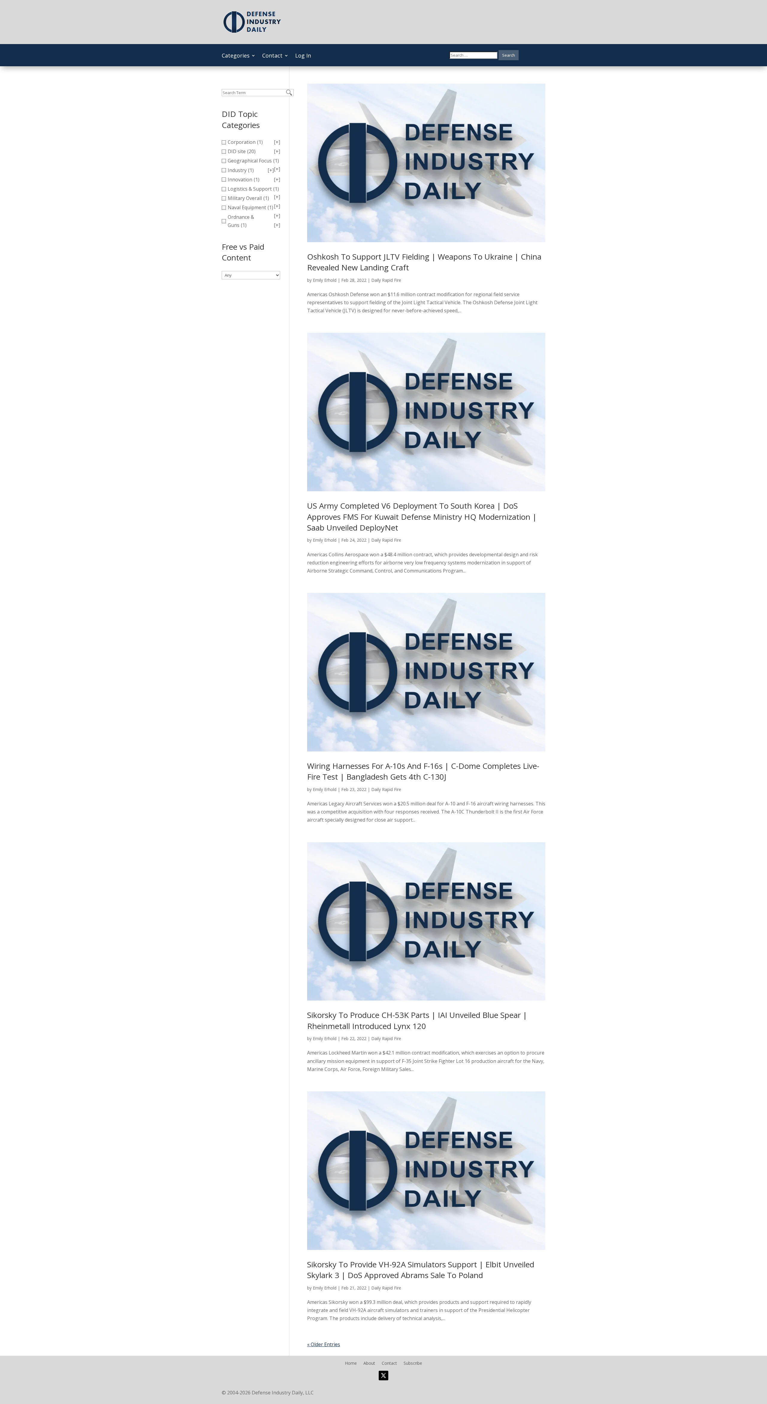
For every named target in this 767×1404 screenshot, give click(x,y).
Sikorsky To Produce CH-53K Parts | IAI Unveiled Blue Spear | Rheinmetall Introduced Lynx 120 (417, 1020)
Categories (236, 56)
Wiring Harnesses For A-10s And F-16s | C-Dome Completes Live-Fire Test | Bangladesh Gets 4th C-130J (423, 771)
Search (508, 55)
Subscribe (413, 1363)
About (369, 1363)
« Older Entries (323, 1344)
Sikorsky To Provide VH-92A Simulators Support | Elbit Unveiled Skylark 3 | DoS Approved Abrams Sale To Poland (420, 1270)
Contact (272, 56)
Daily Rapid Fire (386, 280)
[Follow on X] (383, 1375)
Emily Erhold (324, 280)
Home (351, 1363)
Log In (303, 56)
